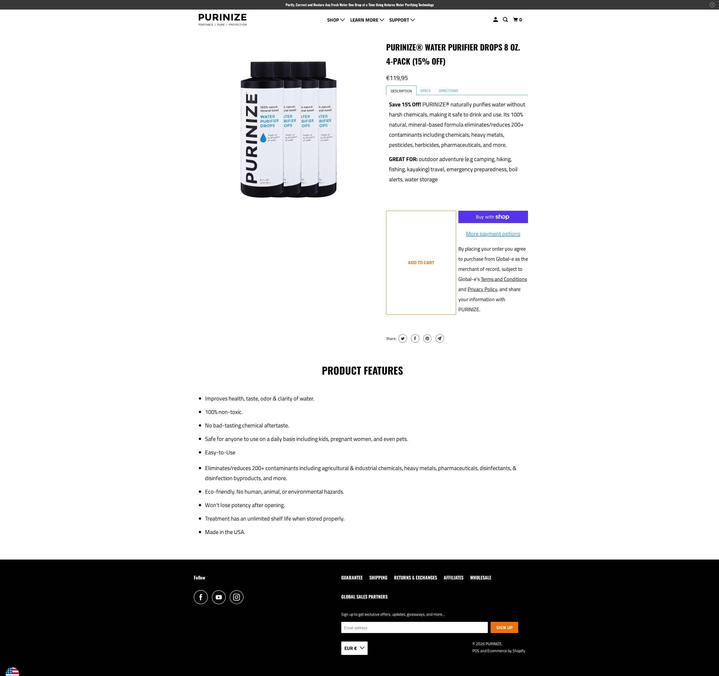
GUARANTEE (352, 577)
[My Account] (496, 19)
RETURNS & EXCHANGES (415, 577)
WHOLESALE (480, 577)
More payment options (493, 233)
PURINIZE (494, 644)
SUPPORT (399, 20)
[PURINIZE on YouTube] (220, 597)
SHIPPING (378, 577)
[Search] (506, 19)
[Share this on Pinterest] (427, 338)
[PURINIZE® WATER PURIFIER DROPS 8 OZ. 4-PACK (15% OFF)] (288, 129)
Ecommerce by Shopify (506, 651)
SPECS (425, 90)
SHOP (333, 20)
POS (475, 651)
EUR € (350, 648)
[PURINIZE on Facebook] (202, 597)
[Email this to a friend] (439, 338)
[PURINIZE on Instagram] (238, 597)
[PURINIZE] (222, 20)
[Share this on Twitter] (402, 338)
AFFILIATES (453, 577)
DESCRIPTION (401, 91)
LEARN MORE (364, 20)
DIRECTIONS (448, 90)
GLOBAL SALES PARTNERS (364, 596)
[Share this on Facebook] (414, 338)
